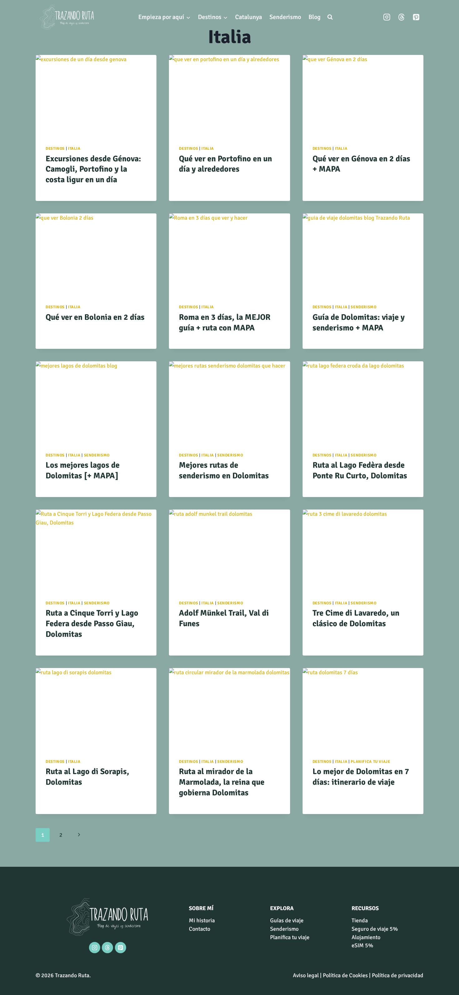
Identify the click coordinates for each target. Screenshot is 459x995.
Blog (314, 17)
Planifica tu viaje (370, 761)
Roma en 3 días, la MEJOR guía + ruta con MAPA (224, 322)
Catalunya (248, 17)
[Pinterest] (416, 17)
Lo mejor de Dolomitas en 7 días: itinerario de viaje (361, 777)
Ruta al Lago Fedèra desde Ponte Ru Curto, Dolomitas (360, 470)
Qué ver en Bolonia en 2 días (95, 317)
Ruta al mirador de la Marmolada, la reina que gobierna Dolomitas (221, 782)
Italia (74, 148)
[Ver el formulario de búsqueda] (330, 17)
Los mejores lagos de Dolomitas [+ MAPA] (83, 470)
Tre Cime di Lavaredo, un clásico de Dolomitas (356, 618)
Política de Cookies (345, 975)
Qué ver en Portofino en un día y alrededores (225, 164)
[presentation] (96, 95)
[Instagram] (387, 17)
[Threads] (401, 17)
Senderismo (285, 17)
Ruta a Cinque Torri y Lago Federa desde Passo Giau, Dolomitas (92, 623)
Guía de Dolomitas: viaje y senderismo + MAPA (359, 322)
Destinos (55, 148)
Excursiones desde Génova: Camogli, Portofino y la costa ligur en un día (93, 169)
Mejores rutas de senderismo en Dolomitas (224, 470)
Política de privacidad (397, 975)
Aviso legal (306, 975)
